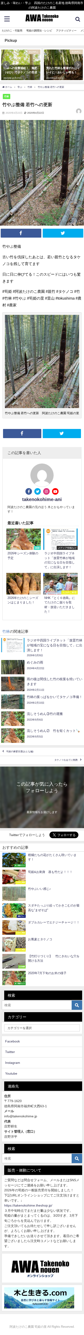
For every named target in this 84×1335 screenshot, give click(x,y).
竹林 (6, 96)
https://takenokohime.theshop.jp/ (28, 1205)
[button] (6, 65)
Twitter (10, 1051)
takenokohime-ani (42, 499)
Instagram (12, 1062)
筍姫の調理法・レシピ (39, 30)
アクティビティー (66, 30)
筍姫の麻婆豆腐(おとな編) (19, 752)
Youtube (11, 1073)
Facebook (12, 1041)
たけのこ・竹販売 (12, 30)
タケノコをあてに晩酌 (66, 760)
